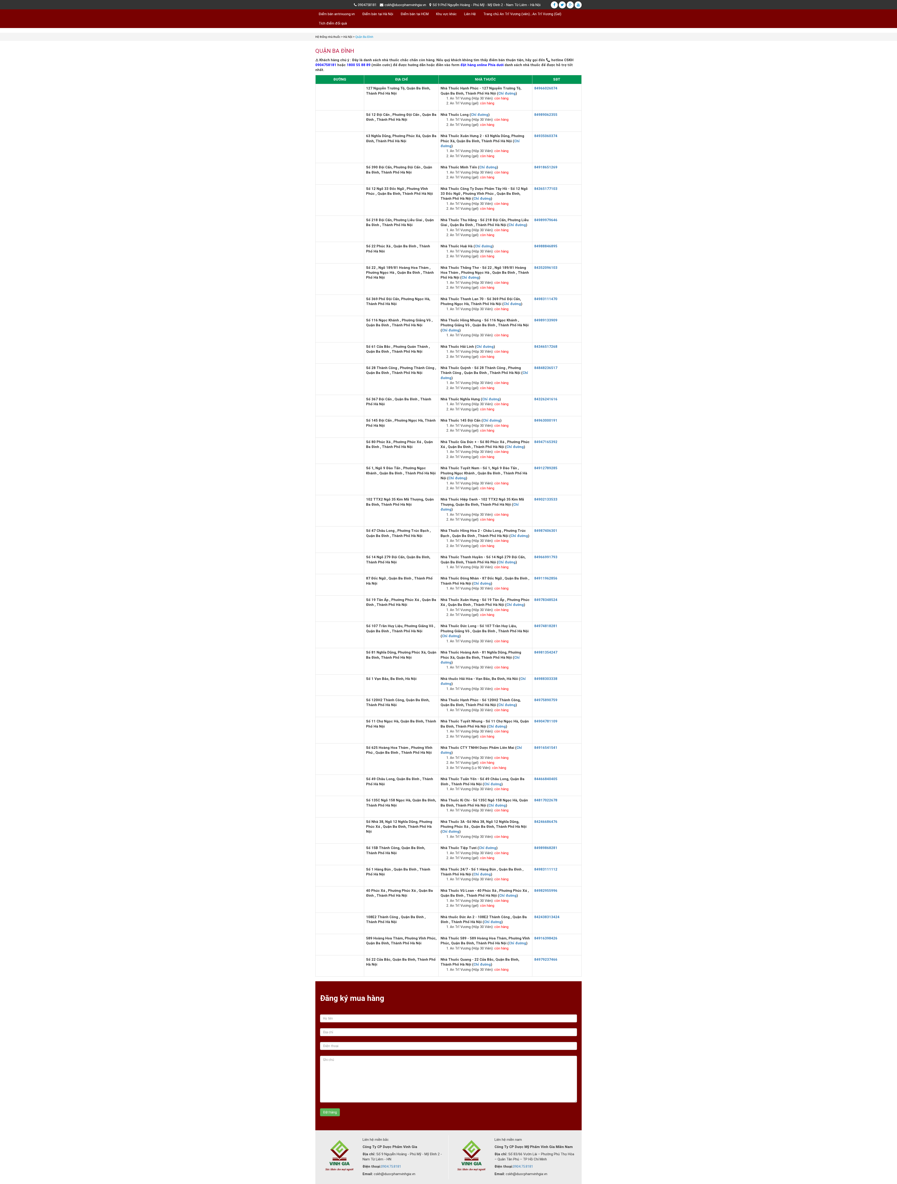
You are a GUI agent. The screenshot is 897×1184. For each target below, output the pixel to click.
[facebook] (554, 5)
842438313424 (546, 917)
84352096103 (545, 268)
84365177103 (545, 189)
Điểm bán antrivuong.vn (337, 14)
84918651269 (545, 167)
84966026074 (545, 88)
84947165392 (545, 442)
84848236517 (545, 368)
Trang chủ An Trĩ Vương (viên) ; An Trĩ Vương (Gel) (522, 14)
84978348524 (545, 600)
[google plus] (570, 5)
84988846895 (545, 246)
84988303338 (545, 679)
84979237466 (545, 959)
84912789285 (545, 468)
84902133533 (545, 499)
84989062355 (545, 115)
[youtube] (578, 5)
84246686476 (545, 822)
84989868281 (545, 848)
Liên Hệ (470, 14)
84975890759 (545, 700)
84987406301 (545, 531)
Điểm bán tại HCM (415, 14)
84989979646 (545, 220)
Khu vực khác (446, 14)
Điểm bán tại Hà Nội (377, 14)
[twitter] (562, 5)
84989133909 (545, 320)
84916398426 (545, 938)
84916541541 (545, 748)
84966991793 (545, 557)
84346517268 (545, 347)
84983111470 (545, 299)
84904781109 (545, 721)
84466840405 (545, 779)
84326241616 (545, 399)
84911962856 (545, 578)
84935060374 (545, 136)
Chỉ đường (507, 93)
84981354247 (545, 652)
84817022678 (545, 800)
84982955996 (545, 891)
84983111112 (545, 869)
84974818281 (545, 626)
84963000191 (545, 420)
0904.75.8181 (391, 1166)
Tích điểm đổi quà (333, 23)
